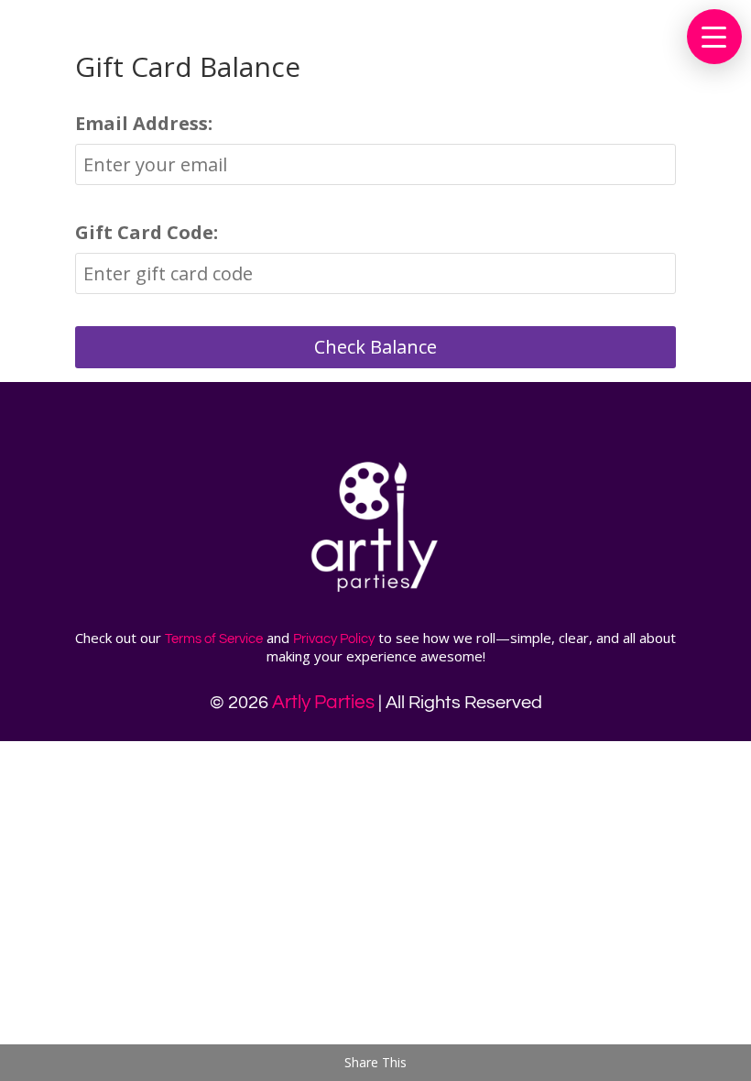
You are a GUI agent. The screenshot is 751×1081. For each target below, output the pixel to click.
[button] (714, 36)
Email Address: (143, 123)
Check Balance (375, 346)
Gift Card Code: (146, 232)
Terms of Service (214, 639)
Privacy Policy (334, 639)
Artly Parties (323, 702)
